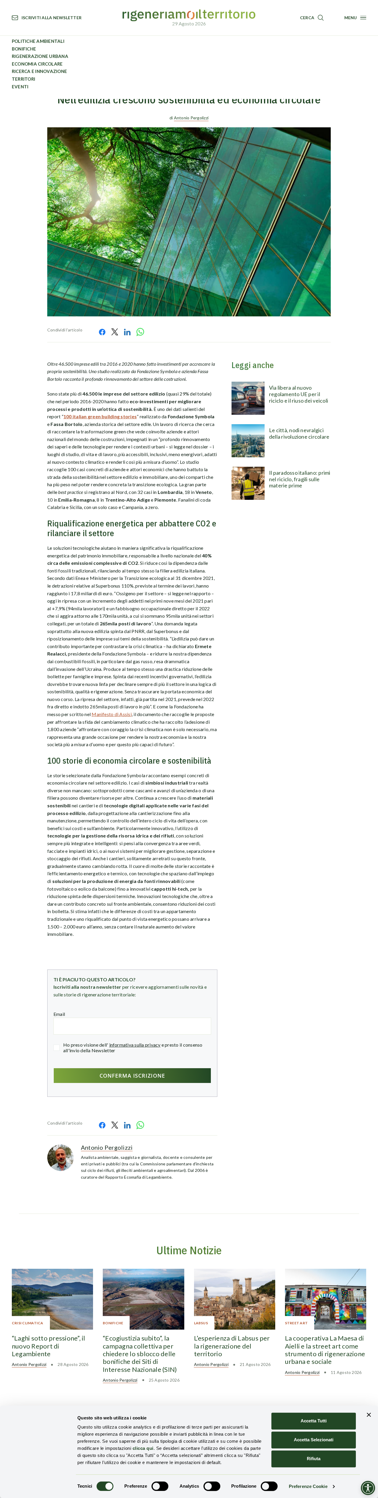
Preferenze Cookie (308, 1486)
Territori (23, 79)
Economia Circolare (37, 63)
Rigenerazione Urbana (40, 56)
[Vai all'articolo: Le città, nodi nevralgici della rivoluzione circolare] (248, 440)
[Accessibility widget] (368, 1488)
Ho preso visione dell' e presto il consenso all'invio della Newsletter (133, 1047)
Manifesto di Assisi (112, 714)
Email (59, 1014)
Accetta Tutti (314, 1420)
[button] (312, 17)
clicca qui (143, 1448)
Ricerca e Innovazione (39, 71)
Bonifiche (24, 48)
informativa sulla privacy (135, 1045)
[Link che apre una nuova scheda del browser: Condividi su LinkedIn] (127, 332)
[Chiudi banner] (369, 1415)
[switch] (159, 1486)
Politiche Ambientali (38, 41)
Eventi (20, 86)
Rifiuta (313, 1458)
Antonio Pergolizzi (191, 117)
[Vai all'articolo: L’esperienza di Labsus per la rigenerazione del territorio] (234, 1299)
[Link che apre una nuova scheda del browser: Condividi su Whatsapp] (140, 332)
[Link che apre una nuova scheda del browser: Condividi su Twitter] (114, 331)
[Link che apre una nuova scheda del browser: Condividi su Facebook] (102, 332)
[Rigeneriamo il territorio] (189, 15)
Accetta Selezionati (313, 1439)
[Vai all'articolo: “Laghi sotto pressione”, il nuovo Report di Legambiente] (52, 1299)
